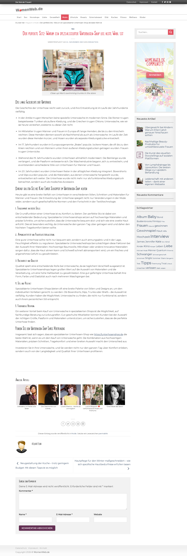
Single (148, 258)
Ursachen (141, 268)
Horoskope (34, 17)
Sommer (156, 258)
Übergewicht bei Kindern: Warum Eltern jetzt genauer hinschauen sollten (159, 131)
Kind (167, 242)
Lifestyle (74, 17)
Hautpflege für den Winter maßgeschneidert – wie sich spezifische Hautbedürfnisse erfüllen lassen (102, 463)
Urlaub (169, 264)
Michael (140, 250)
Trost (164, 263)
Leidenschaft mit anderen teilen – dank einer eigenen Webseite (159, 181)
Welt (158, 268)
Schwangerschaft (159, 255)
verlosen (151, 267)
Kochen (114, 17)
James (141, 241)
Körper (152, 247)
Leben (159, 246)
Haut (159, 230)
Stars (163, 258)
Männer (152, 250)
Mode (64, 17)
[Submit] (170, 32)
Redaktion (93, 42)
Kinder (143, 17)
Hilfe (165, 231)
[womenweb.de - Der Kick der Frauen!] (29, 9)
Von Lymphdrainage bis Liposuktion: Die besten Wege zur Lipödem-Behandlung (157, 168)
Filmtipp (156, 221)
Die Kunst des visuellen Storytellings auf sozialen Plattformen (158, 156)
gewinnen (161, 225)
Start (19, 17)
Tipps (146, 263)
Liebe (44, 17)
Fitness (123, 17)
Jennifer (150, 241)
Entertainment (95, 17)
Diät (107, 17)
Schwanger (144, 254)
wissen (163, 268)
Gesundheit (55, 17)
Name (22, 514)
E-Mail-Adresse (64, 514)
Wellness (133, 17)
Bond (160, 217)
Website (98, 514)
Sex (25, 17)
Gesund (151, 226)
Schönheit (141, 258)
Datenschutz (131, 2)
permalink (103, 434)
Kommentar (26, 491)
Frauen (142, 225)
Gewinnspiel (146, 231)
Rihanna (170, 250)
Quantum (161, 250)
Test (138, 264)
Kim (163, 242)
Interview (159, 236)
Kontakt (154, 2)
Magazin (28, 23)
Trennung (156, 263)
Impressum (143, 2)
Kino (147, 246)
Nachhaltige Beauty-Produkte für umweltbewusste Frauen (159, 144)
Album (142, 217)
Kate (158, 241)
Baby (152, 216)
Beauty (83, 17)
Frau (163, 221)
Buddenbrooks (144, 221)
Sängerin (169, 258)
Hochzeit (143, 236)
